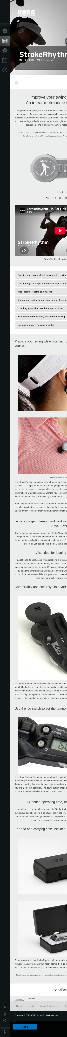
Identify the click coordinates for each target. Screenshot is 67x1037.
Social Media (5, 1020)
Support (5, 70)
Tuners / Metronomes (50, 1006)
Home (5, 31)
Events (5, 60)
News (5, 1007)
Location (5, 1014)
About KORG (5, 1032)
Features (5, 50)
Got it (25, 1026)
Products (5, 41)
